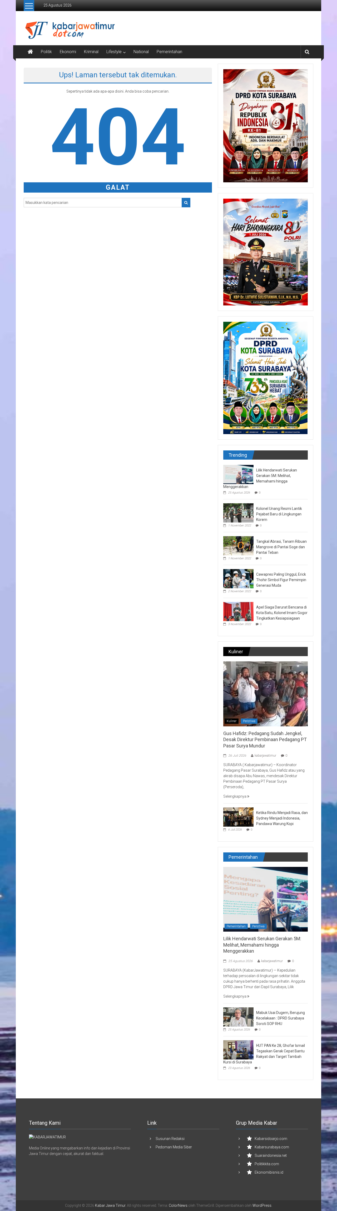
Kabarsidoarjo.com (271, 1139)
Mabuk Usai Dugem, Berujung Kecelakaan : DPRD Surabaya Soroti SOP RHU (280, 1018)
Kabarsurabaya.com (272, 1147)
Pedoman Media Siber (174, 1147)
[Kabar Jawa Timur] (30, 51)
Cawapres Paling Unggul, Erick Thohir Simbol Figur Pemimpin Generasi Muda (281, 579)
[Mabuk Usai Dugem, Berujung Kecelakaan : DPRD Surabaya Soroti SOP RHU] (238, 1016)
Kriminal (91, 51)
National (141, 51)
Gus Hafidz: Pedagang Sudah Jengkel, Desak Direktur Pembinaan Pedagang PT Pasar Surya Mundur (265, 739)
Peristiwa (249, 721)
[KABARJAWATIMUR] (47, 1137)
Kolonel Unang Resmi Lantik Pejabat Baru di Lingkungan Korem (279, 514)
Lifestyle (114, 51)
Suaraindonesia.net (271, 1155)
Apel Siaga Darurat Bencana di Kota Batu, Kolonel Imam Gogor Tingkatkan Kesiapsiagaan (282, 612)
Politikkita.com (267, 1164)
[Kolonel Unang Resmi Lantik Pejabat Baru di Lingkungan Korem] (238, 512)
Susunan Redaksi (170, 1139)
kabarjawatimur (265, 755)
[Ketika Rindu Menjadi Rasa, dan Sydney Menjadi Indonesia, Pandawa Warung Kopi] (238, 817)
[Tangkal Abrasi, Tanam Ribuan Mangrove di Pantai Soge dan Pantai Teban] (238, 545)
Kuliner (231, 721)
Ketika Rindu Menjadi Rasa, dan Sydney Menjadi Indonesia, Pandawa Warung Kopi (282, 818)
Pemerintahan (169, 51)
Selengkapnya (235, 796)
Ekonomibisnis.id (269, 1172)
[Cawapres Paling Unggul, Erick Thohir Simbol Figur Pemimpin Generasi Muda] (238, 578)
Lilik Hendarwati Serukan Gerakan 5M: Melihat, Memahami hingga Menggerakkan (262, 945)
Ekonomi (68, 51)
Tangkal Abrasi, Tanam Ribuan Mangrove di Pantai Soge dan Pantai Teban (281, 547)
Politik (46, 51)
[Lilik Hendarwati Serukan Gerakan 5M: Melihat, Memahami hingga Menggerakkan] (238, 474)
